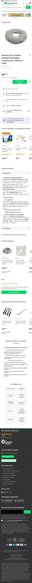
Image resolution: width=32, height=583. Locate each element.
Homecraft (4, 66)
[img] (16, 69)
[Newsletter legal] (2, 521)
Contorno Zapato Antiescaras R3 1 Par (15, 350)
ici (11, 533)
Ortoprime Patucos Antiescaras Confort (15, 355)
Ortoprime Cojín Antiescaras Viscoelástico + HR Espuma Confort (16, 365)
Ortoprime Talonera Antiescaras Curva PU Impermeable (14, 358)
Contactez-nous (8, 456)
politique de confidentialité (15, 520)
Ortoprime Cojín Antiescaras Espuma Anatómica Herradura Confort (13, 352)
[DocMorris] (10, 3)
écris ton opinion (14, 292)
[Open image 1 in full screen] (16, 36)
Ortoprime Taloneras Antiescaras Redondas (15, 362)
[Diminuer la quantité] (3, 82)
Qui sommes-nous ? (9, 469)
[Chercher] (28, 7)
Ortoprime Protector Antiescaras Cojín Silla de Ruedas (15, 375)
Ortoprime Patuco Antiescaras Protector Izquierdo (14, 371)
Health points (7, 479)
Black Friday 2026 (8, 484)
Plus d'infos (10, 122)
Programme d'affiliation (10, 475)
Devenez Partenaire (8, 477)
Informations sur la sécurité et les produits (13, 234)
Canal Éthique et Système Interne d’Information (16, 559)
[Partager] (30, 55)
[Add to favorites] (29, 82)
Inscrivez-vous (27, 512)
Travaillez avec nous (9, 473)
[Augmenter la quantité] (8, 82)
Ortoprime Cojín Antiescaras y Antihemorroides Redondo (16, 368)
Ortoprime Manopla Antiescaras (15, 360)
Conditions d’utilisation (16, 555)
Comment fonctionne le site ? (11, 471)
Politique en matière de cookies (16, 558)
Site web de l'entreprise (9, 482)
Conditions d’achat (16, 557)
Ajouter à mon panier (20, 81)
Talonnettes (16, 343)
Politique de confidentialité (16, 554)
